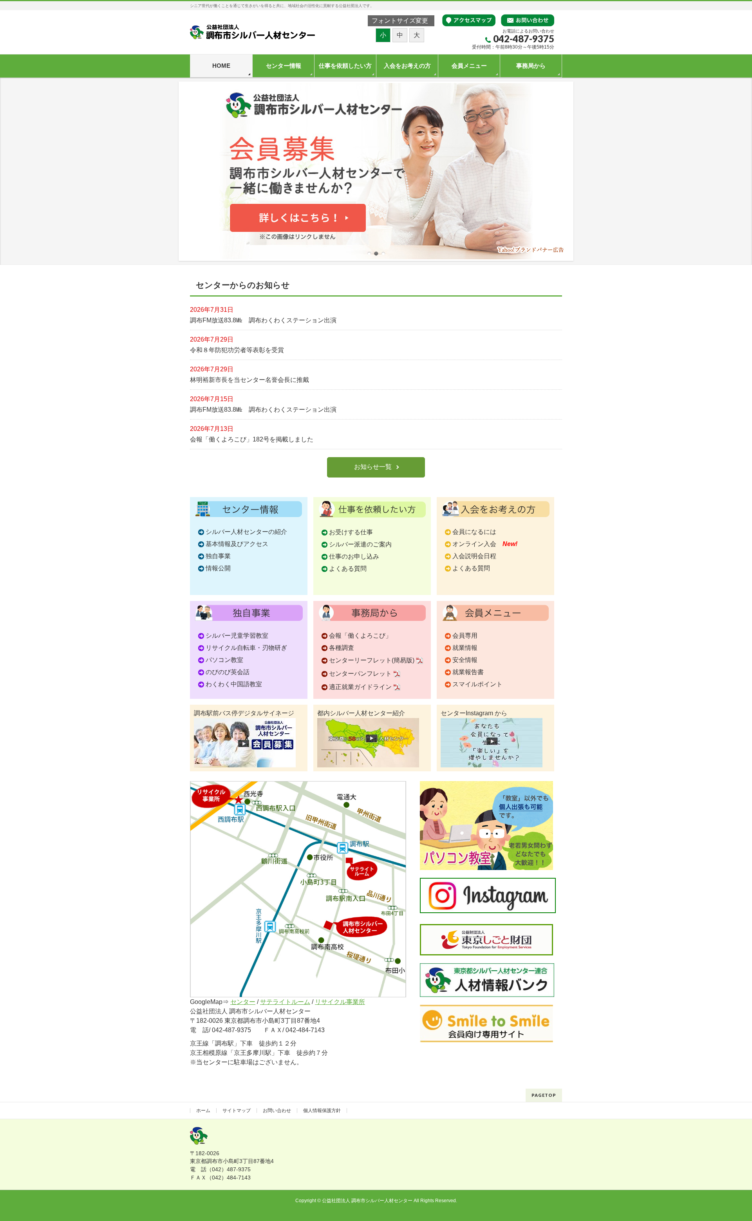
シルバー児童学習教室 (237, 635)
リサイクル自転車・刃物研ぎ (246, 647)
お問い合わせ (277, 1110)
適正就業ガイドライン (360, 687)
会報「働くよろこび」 (360, 635)
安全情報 (464, 660)
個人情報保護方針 (322, 1110)
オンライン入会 (484, 544)
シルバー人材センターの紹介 (246, 531)
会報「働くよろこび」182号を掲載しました (251, 439)
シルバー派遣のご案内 (360, 544)
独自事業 (218, 556)
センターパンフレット (360, 673)
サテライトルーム (285, 1002)
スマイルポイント (477, 684)
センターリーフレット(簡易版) (371, 660)
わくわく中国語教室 (234, 684)
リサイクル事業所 (340, 1002)
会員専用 (464, 635)
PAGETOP (543, 1095)
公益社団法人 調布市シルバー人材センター (367, 1200)
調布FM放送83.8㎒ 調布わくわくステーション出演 (263, 320)
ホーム (203, 1110)
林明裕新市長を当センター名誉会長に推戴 (249, 379)
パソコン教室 (224, 660)
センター (242, 1002)
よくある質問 (348, 568)
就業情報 (464, 647)
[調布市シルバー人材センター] (252, 30)
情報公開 (218, 568)
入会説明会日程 (474, 556)
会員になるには (474, 531)
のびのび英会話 (227, 672)
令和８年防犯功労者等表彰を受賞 (237, 350)
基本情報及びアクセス (237, 544)
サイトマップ (236, 1110)
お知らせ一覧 (373, 466)
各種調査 (341, 647)
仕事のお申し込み (354, 556)
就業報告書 (468, 672)
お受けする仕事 (351, 532)
